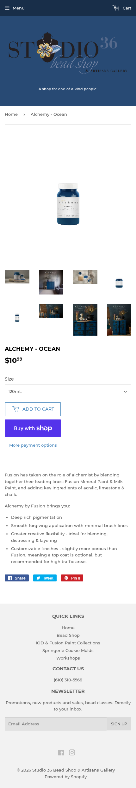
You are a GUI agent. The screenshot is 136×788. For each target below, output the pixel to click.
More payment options (33, 445)
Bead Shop (68, 635)
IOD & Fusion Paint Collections (68, 642)
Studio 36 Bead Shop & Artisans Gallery (73, 769)
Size (9, 379)
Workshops (68, 658)
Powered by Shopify (66, 776)
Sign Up (119, 724)
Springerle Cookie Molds (68, 650)
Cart (126, 7)
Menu (19, 7)
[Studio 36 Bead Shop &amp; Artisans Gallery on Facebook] (61, 753)
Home (11, 114)
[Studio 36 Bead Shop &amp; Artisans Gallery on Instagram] (72, 753)
